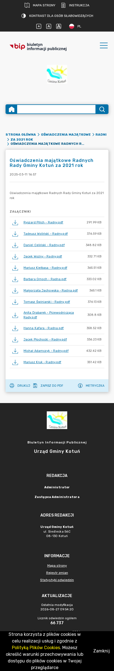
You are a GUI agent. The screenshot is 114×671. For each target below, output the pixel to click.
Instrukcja (79, 5)
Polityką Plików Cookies (36, 647)
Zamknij (101, 651)
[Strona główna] (11, 109)
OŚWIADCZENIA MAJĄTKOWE (66, 134)
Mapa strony (44, 5)
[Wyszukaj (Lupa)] (101, 109)
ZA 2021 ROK (22, 139)
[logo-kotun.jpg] (57, 76)
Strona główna (21, 134)
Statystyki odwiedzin (57, 580)
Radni (101, 134)
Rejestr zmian (57, 573)
